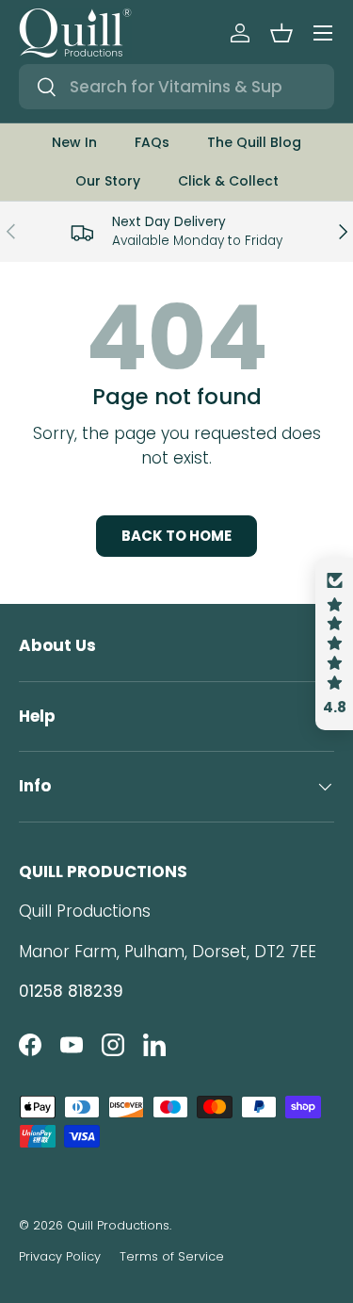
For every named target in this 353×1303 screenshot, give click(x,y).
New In (74, 142)
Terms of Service (172, 1256)
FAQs (152, 142)
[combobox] (176, 86)
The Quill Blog (254, 142)
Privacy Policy (60, 1256)
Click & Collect (228, 180)
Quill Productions (118, 1225)
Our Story (107, 180)
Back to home (176, 536)
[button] (281, 33)
